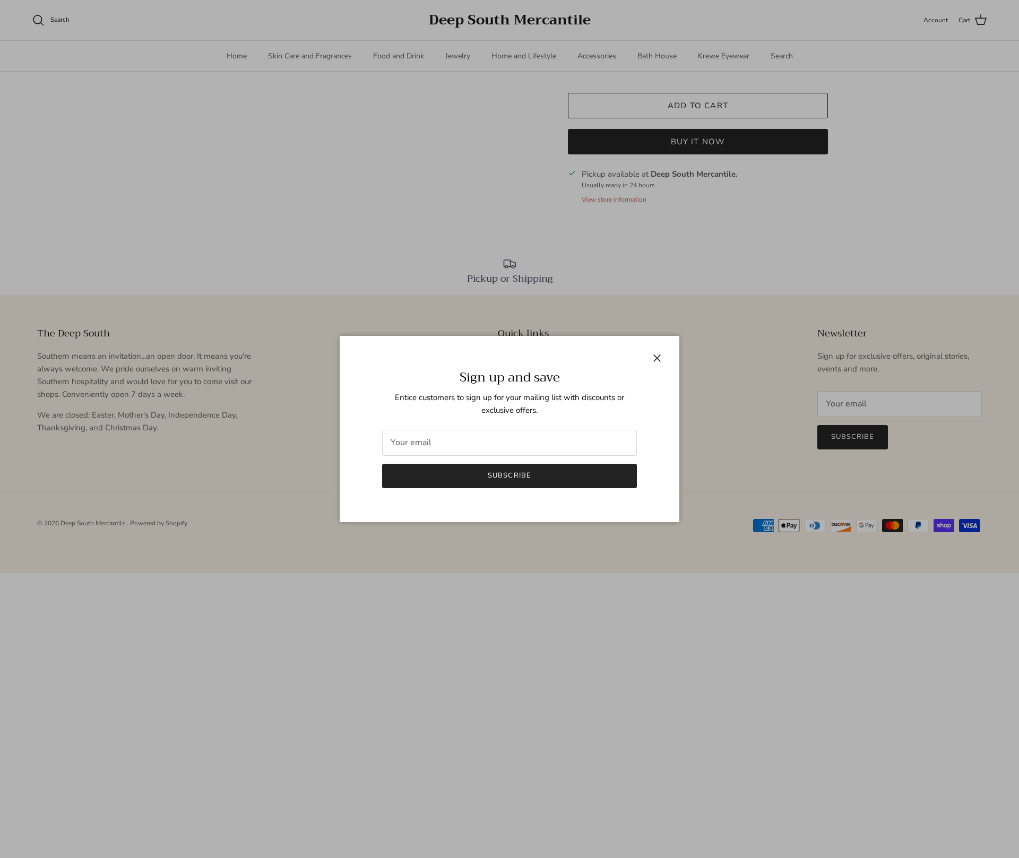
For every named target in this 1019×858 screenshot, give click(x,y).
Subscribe (509, 475)
